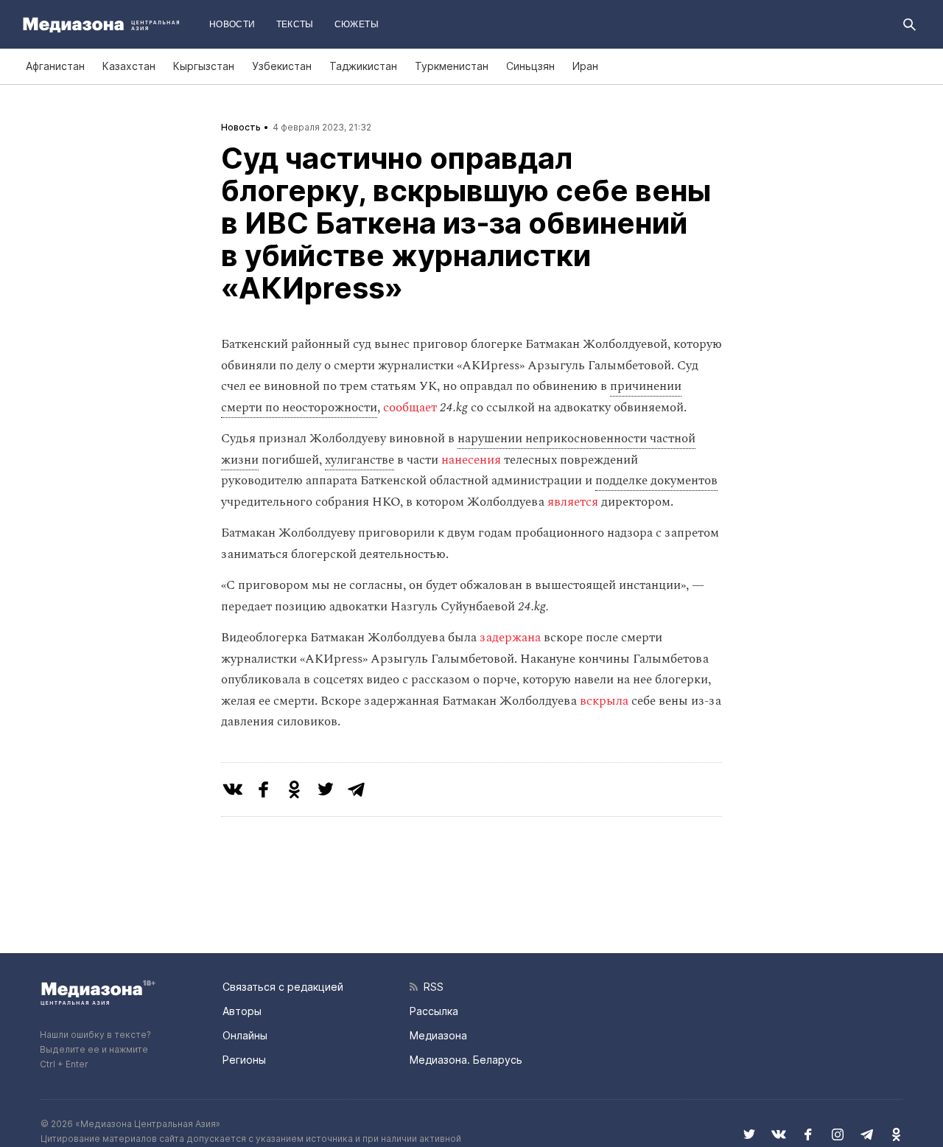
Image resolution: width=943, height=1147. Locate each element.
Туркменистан (451, 66)
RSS (431, 986)
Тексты (295, 24)
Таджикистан (363, 66)
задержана (510, 637)
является (572, 502)
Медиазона (438, 1035)
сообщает (411, 407)
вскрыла (604, 701)
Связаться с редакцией (282, 986)
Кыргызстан (203, 66)
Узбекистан (282, 66)
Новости (232, 24)
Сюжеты (356, 24)
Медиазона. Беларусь (466, 1059)
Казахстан (128, 66)
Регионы (244, 1059)
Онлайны (244, 1035)
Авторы (242, 1011)
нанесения (471, 460)
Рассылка (434, 1011)
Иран (585, 66)
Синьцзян (530, 66)
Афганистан (55, 66)
